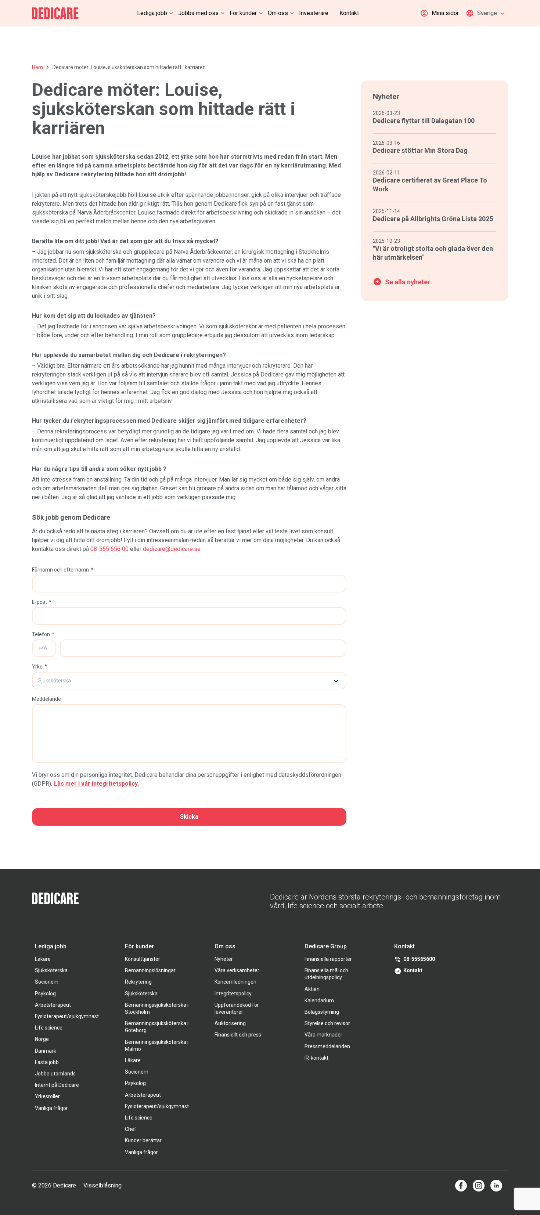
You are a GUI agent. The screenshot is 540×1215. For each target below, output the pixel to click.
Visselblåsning (102, 1185)
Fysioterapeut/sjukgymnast (67, 1016)
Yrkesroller (47, 1096)
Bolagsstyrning (322, 1012)
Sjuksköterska (51, 970)
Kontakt (349, 13)
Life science (48, 1028)
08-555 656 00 (109, 548)
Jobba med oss (198, 13)
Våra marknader (323, 1035)
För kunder (243, 13)
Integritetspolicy (233, 993)
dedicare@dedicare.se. (172, 548)
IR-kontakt (316, 1058)
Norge (42, 1039)
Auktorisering (230, 1023)
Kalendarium (319, 1000)
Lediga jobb (152, 13)
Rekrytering (138, 982)
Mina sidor (445, 13)
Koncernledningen (235, 982)
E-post (41, 602)
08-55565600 (419, 959)
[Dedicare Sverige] (55, 13)
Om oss (278, 13)
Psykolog (45, 993)
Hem (37, 67)
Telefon (43, 634)
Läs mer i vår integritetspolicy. (96, 783)
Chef (130, 1129)
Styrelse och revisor (327, 1023)
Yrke (39, 667)
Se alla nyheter (407, 282)
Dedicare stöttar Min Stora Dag (420, 150)
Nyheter (224, 959)
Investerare (313, 13)
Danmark (45, 1051)
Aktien (312, 989)
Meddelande (46, 699)
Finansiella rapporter (328, 959)
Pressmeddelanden (327, 1046)
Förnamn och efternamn (62, 570)
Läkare (43, 959)
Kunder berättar (143, 1140)
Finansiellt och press (238, 1035)
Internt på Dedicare (57, 1085)
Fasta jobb (47, 1062)
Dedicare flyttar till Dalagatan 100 (424, 121)
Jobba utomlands (55, 1074)
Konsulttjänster (142, 959)
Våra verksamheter (237, 970)
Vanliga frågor (51, 1108)
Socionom (46, 982)
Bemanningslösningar (150, 970)
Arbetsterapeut (53, 1005)
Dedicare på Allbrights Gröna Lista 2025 (433, 219)
